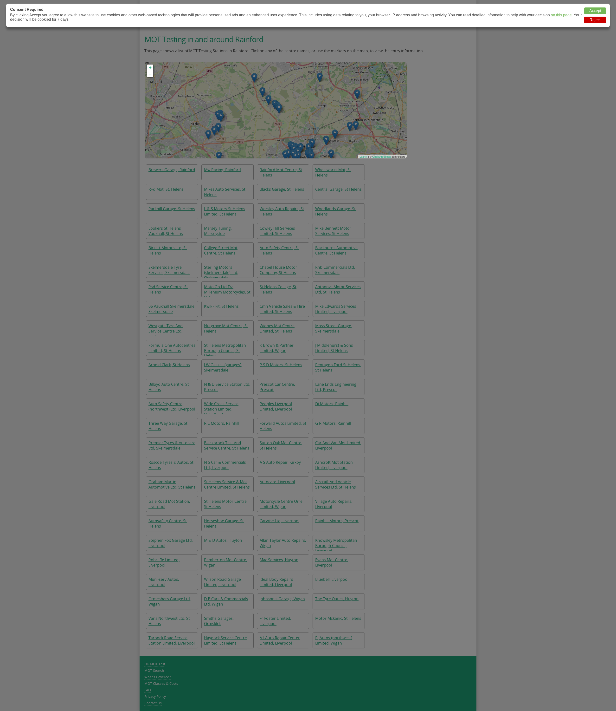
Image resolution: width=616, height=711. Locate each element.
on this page (561, 15)
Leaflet (363, 156)
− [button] (150, 74)
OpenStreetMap (381, 156)
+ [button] (150, 67)
